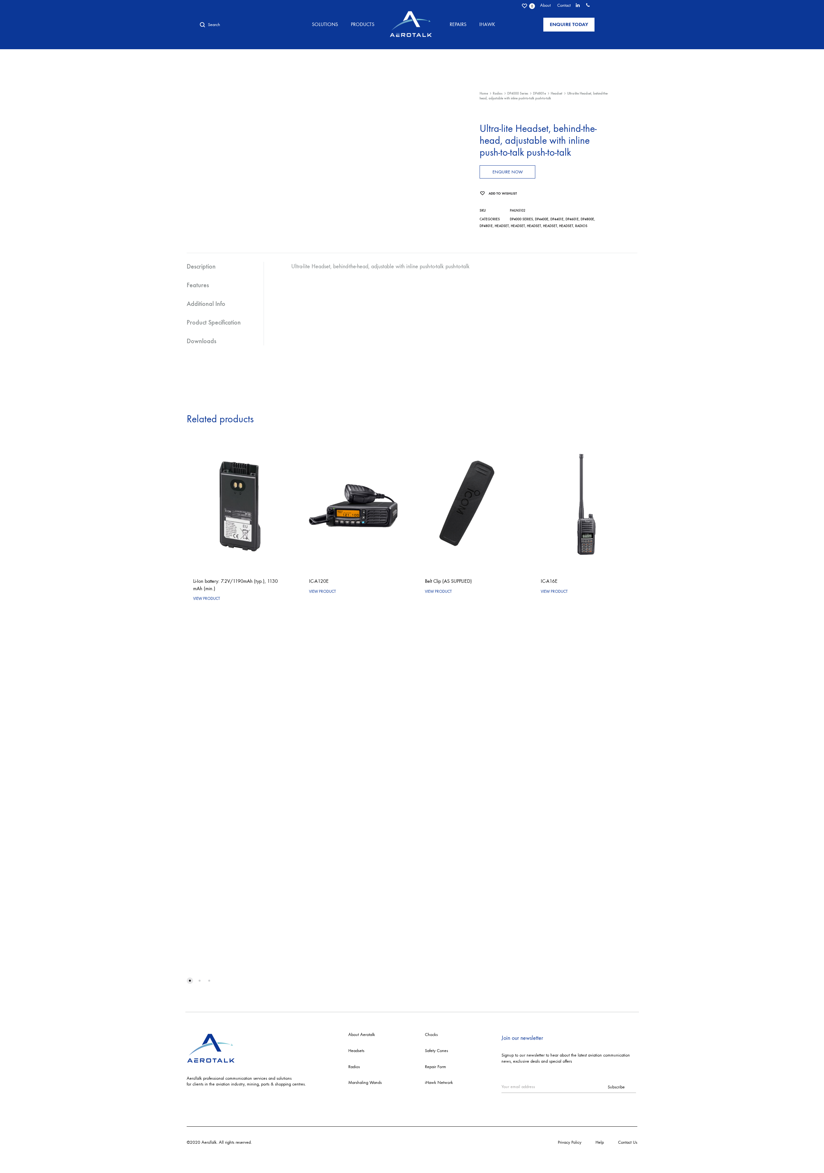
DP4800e (587, 219)
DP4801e (539, 93)
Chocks (431, 1034)
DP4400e (541, 219)
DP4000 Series (517, 93)
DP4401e (557, 219)
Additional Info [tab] (206, 303)
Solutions (325, 24)
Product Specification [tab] (214, 322)
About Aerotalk (361, 1034)
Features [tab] (198, 285)
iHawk (487, 24)
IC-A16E (549, 581)
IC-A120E (319, 581)
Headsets (356, 1050)
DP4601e (572, 219)
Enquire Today (569, 24)
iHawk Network (439, 1082)
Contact (564, 5)
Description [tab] (201, 266)
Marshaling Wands (365, 1082)
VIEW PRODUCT (206, 598)
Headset (556, 93)
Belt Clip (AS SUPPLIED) (448, 581)
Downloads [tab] (201, 341)
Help (599, 1142)
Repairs (458, 24)
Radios (497, 93)
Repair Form (435, 1066)
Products (362, 24)
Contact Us (627, 1142)
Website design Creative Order (280, 1142)
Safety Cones (436, 1050)
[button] (190, 980)
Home (484, 93)
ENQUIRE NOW (507, 172)
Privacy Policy (569, 1142)
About (545, 5)
